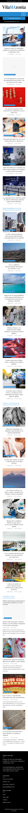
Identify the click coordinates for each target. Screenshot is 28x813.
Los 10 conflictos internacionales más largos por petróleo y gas (14, 266)
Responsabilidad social (9, 230)
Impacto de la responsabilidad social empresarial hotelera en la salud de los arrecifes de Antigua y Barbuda (14, 298)
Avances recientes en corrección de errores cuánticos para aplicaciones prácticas (14, 586)
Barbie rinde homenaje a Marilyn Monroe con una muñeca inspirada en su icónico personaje (14, 623)
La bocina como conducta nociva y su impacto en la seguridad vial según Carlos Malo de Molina (14, 393)
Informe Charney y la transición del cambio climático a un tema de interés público (14, 330)
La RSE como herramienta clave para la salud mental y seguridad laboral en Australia (14, 236)
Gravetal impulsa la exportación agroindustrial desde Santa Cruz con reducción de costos (14, 80)
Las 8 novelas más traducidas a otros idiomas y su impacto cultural (12, 733)
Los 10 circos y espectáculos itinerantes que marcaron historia (13, 696)
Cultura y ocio (7, 618)
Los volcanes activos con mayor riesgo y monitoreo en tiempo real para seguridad (14, 492)
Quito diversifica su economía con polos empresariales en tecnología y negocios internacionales (14, 169)
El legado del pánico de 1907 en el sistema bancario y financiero (14, 140)
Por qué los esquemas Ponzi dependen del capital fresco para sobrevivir (12, 21)
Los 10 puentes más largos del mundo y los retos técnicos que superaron (14, 555)
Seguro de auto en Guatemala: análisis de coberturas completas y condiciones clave (14, 50)
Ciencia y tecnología (9, 425)
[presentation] (22, 21)
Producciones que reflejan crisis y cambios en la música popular (14, 362)
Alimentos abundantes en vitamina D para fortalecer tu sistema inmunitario (14, 431)
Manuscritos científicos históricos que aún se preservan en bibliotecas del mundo (14, 523)
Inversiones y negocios (10, 44)
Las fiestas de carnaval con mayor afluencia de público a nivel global (14, 660)
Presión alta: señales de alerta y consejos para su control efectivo (14, 461)
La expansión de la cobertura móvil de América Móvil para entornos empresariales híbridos (14, 199)
